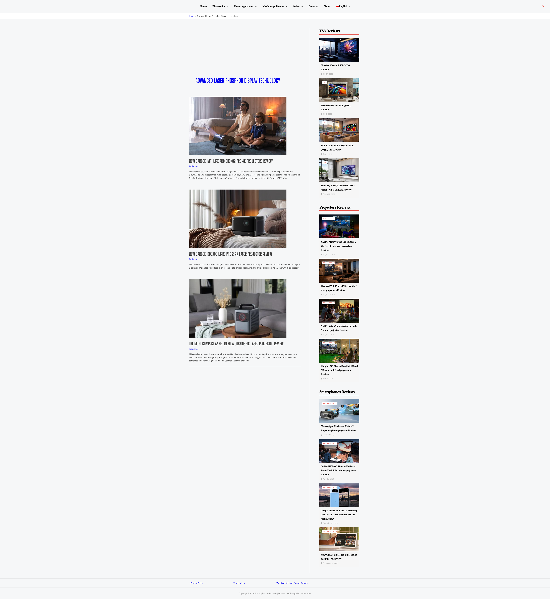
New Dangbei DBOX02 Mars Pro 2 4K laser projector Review (230, 253)
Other (296, 6)
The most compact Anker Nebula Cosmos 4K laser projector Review (236, 343)
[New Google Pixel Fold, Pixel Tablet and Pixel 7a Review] (339, 539)
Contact (313, 6)
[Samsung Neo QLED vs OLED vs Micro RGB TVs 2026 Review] (339, 170)
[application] (226, 6)
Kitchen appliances (273, 6)
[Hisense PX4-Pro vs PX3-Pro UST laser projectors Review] (339, 270)
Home (203, 6)
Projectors (193, 166)
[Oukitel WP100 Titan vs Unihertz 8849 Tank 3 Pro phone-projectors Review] (339, 451)
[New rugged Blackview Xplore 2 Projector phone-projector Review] (339, 411)
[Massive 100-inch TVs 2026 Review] (339, 50)
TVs (324, 42)
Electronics (218, 6)
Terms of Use (239, 583)
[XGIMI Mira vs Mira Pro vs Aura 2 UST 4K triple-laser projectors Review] (339, 226)
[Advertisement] (245, 56)
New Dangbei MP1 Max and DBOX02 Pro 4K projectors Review (231, 161)
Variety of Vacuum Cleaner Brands (292, 583)
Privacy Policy (196, 583)
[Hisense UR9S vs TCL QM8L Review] (339, 90)
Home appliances (244, 6)
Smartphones (330, 403)
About (327, 6)
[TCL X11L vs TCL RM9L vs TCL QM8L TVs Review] (339, 130)
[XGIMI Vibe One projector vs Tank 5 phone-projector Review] (339, 310)
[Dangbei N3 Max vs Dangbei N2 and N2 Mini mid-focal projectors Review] (339, 350)
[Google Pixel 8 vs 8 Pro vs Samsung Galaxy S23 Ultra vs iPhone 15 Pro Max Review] (339, 495)
